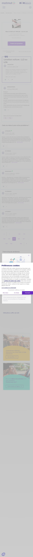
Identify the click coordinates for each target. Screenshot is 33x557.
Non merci (5, 292)
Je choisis (16, 292)
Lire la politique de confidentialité (9, 287)
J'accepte (27, 292)
